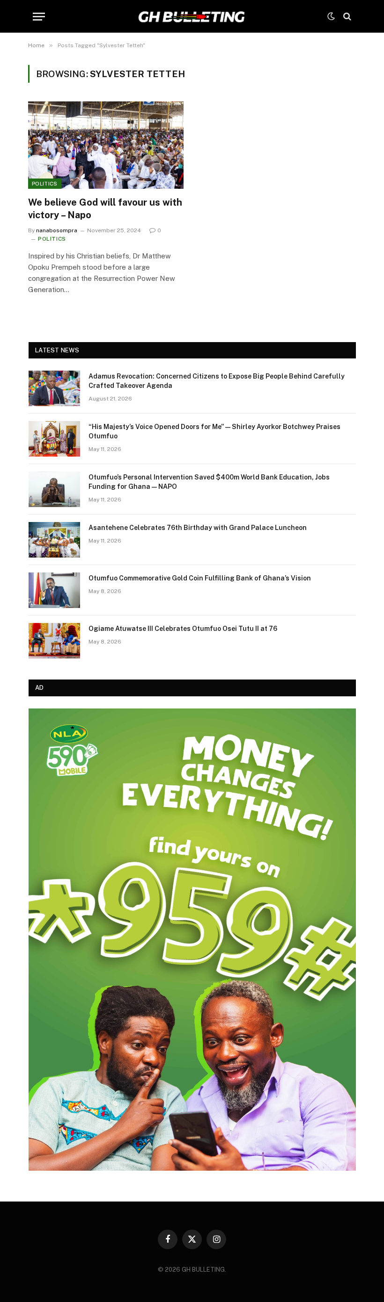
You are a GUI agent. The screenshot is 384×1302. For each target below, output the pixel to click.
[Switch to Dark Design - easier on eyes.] (331, 16)
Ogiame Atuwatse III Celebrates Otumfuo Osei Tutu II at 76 (183, 628)
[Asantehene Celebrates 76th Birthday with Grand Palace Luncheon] (54, 540)
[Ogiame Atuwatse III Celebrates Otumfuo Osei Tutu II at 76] (54, 640)
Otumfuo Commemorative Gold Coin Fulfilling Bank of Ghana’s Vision (200, 578)
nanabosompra (56, 230)
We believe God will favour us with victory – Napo (105, 209)
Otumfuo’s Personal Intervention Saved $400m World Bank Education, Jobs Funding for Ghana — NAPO (209, 481)
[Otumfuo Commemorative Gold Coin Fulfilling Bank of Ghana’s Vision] (54, 590)
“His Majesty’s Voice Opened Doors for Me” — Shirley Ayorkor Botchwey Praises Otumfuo (214, 431)
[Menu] (39, 16)
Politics (45, 183)
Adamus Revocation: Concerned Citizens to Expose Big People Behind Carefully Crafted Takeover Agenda (217, 380)
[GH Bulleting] (192, 16)
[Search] (346, 16)
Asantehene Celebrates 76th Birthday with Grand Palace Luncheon (198, 527)
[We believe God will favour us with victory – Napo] (106, 145)
